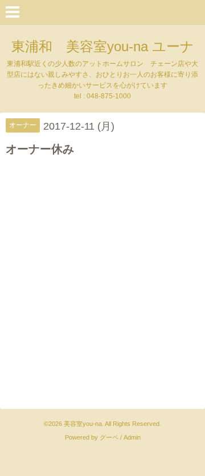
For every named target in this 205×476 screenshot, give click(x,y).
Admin (132, 437)
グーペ (109, 437)
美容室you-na (83, 423)
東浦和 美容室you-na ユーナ (102, 46)
